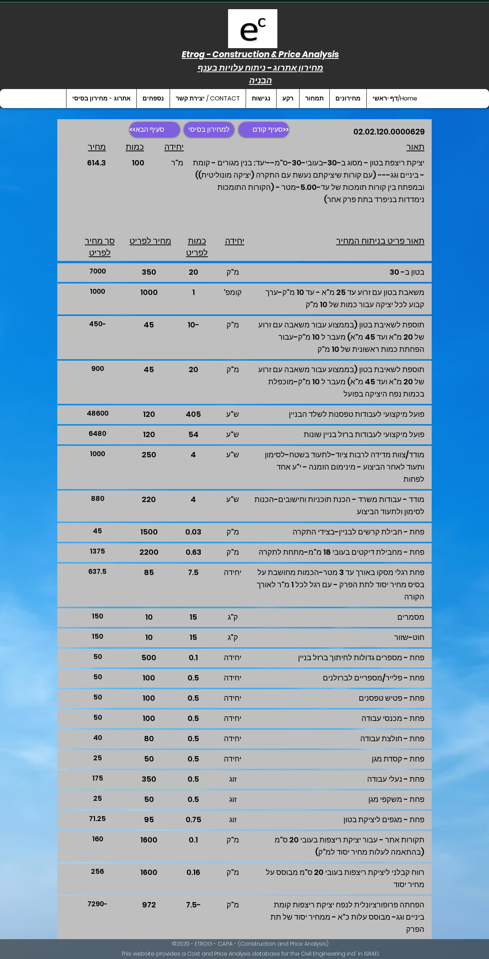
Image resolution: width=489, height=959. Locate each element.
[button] (347, 98)
